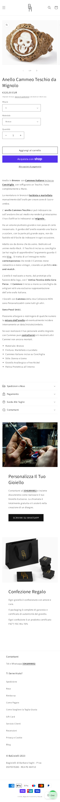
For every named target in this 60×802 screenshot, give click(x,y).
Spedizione (11, 681)
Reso (8, 688)
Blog (8, 744)
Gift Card (10, 716)
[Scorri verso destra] (36, 70)
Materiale (6, 115)
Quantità (6, 129)
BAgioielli (26, 796)
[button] (3, 7)
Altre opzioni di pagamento (30, 166)
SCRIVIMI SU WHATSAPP (26, 517)
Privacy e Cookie (14, 737)
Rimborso (11, 695)
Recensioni (11, 730)
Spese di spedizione (22, 97)
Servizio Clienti (13, 723)
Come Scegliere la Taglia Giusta (21, 709)
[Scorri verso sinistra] (23, 70)
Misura (5, 102)
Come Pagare (12, 702)
